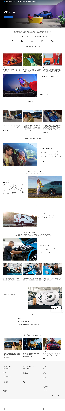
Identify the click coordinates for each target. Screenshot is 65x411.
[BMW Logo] (4, 1)
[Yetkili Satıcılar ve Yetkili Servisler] (61, 1)
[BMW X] (60, 395)
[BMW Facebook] (57, 395)
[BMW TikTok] (55, 395)
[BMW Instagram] (54, 395)
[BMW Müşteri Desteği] (62, 311)
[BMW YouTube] (52, 395)
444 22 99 (7, 193)
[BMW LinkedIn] (58, 395)
